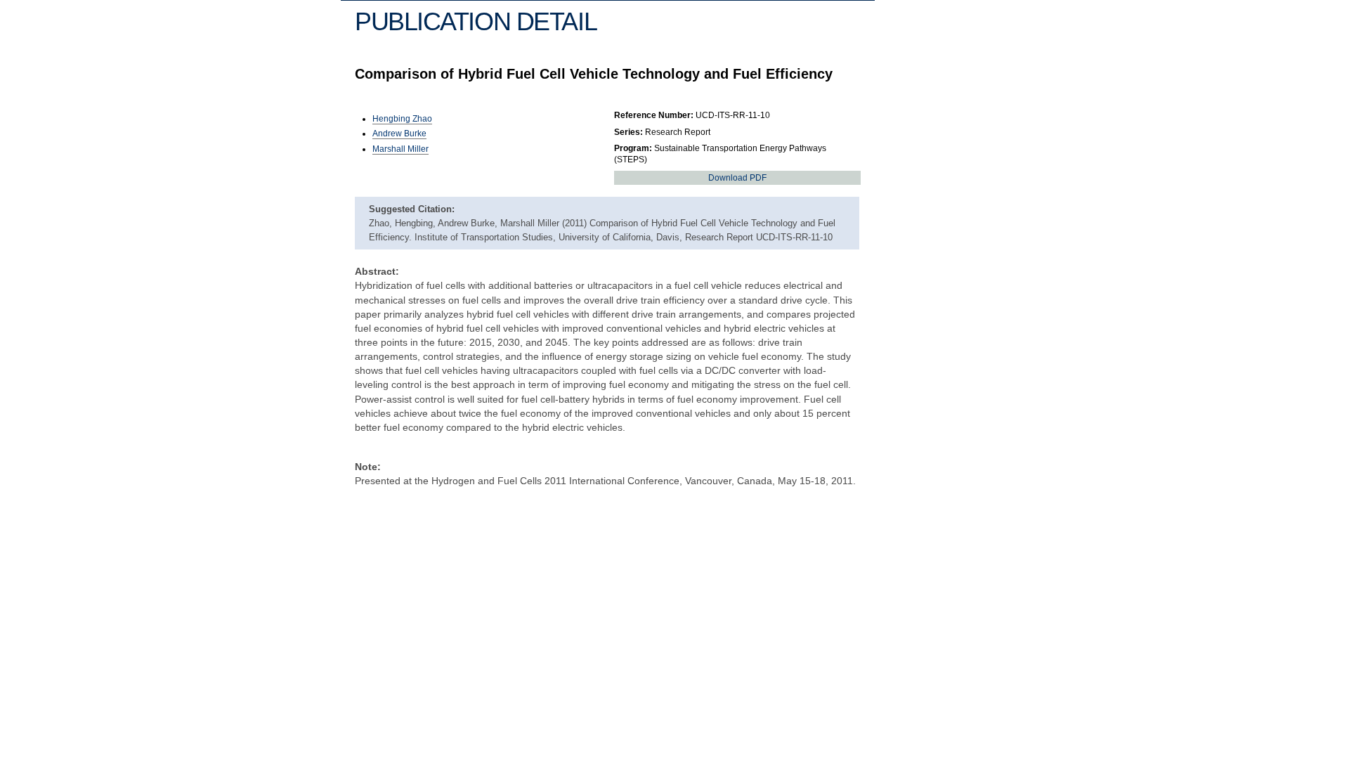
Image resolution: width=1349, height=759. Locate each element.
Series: (628, 132)
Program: (633, 148)
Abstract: (377, 271)
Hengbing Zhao (402, 119)
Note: (368, 466)
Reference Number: (653, 115)
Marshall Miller (400, 149)
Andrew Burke (399, 133)
